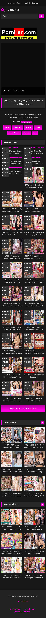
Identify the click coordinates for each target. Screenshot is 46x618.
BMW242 (27, 243)
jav (35, 133)
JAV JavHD (11, 10)
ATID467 (5, 243)
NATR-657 (5, 216)
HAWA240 (27, 386)
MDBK (4, 270)
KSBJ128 (27, 220)
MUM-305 (27, 149)
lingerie (28, 127)
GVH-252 (5, 359)
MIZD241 (5, 291)
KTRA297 (5, 386)
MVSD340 (27, 162)
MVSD (26, 165)
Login (26, 3)
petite (7, 127)
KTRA (4, 389)
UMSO (4, 199)
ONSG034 (5, 338)
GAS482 (27, 291)
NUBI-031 (5, 149)
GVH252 (5, 362)
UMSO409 (5, 196)
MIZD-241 (5, 287)
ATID (3, 247)
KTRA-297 (5, 382)
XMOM (26, 270)
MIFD (4, 175)
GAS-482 (27, 287)
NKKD (26, 175)
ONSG (4, 341)
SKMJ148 (27, 314)
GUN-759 (27, 335)
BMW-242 (27, 240)
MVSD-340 (27, 159)
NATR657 (5, 220)
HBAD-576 (5, 311)
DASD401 (5, 162)
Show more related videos (23, 408)
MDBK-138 (5, 264)
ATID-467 (5, 240)
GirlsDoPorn (30, 609)
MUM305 (27, 152)
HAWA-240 (27, 382)
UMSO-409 (6, 193)
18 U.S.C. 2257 (23, 601)
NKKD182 (27, 172)
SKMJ (26, 318)
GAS (25, 294)
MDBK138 (5, 267)
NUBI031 (5, 152)
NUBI (4, 155)
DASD (4, 165)
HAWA (26, 389)
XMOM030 (27, 267)
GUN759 (27, 338)
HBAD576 (5, 314)
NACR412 (27, 196)
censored (17, 127)
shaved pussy (14, 133)
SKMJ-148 (27, 311)
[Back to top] (38, 611)
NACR (26, 199)
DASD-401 (5, 159)
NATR (4, 223)
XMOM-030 (27, 264)
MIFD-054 (5, 169)
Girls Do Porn (15, 609)
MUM (26, 155)
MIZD (4, 294)
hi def (38, 127)
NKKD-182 (27, 169)
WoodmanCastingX (22, 612)
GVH (3, 365)
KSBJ (26, 223)
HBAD (4, 318)
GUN (25, 341)
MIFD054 (5, 172)
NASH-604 (27, 359)
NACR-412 (27, 193)
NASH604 (27, 362)
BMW (26, 247)
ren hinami (27, 122)
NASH (26, 365)
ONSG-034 (5, 335)
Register (35, 3)
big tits (26, 133)
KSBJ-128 (27, 216)
